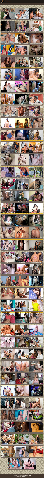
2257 (30, 475)
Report (26, 476)
